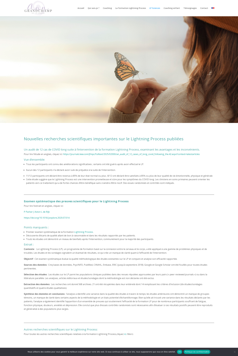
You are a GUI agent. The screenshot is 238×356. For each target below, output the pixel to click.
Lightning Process (83, 231)
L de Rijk (45, 211)
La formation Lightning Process (130, 8)
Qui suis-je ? (93, 8)
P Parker (28, 211)
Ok (179, 352)
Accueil (81, 8)
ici (125, 334)
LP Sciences (154, 8)
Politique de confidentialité (197, 352)
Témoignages (190, 8)
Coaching (107, 8)
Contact (204, 8)
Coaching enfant (172, 8)
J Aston (37, 211)
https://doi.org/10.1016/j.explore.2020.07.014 (46, 217)
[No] (234, 351)
